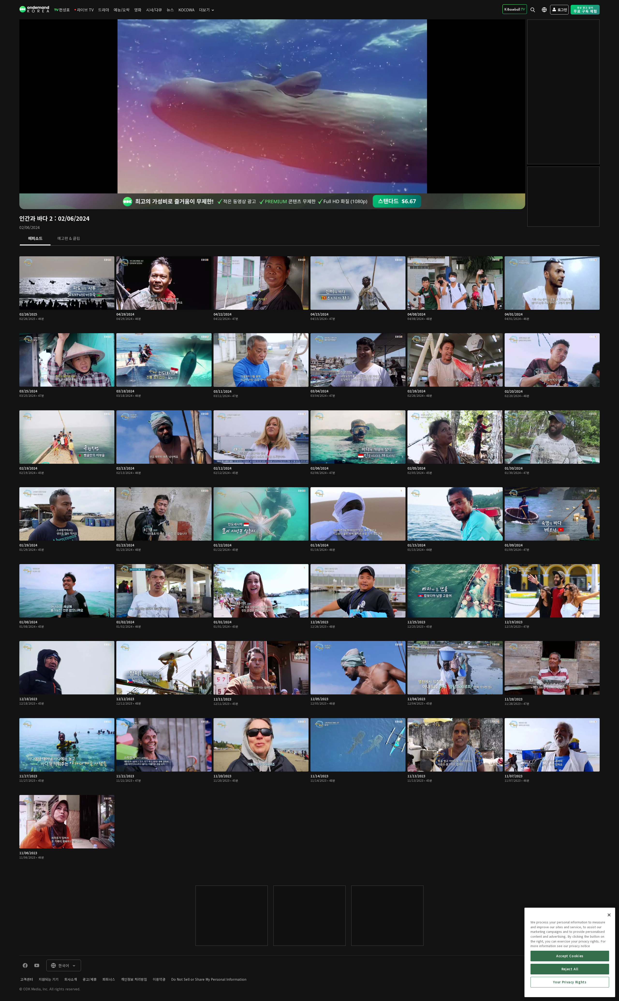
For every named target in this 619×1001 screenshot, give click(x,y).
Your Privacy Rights (569, 982)
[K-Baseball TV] (514, 9)
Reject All (569, 969)
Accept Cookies (569, 956)
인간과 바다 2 (36, 218)
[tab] (35, 238)
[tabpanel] (309, 561)
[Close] (609, 915)
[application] (272, 106)
